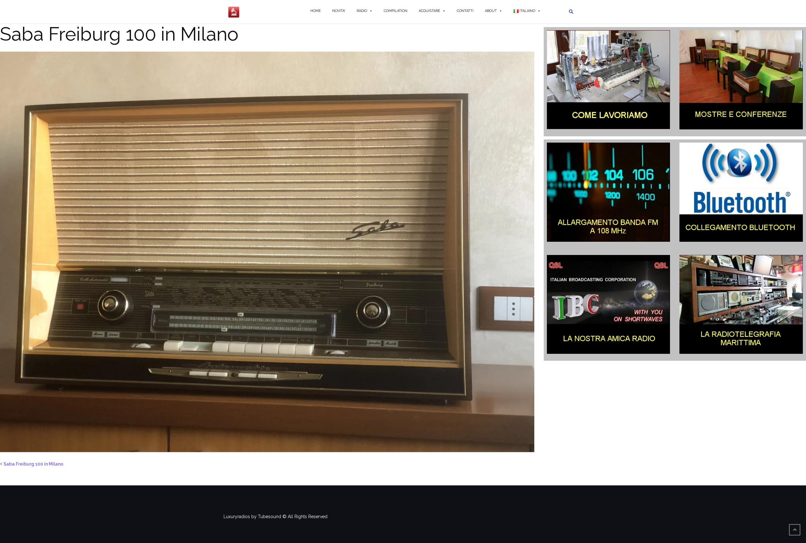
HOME (315, 11)
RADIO (362, 11)
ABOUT (491, 11)
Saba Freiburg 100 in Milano (33, 464)
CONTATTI (465, 11)
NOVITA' (338, 11)
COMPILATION (395, 11)
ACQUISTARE (429, 11)
